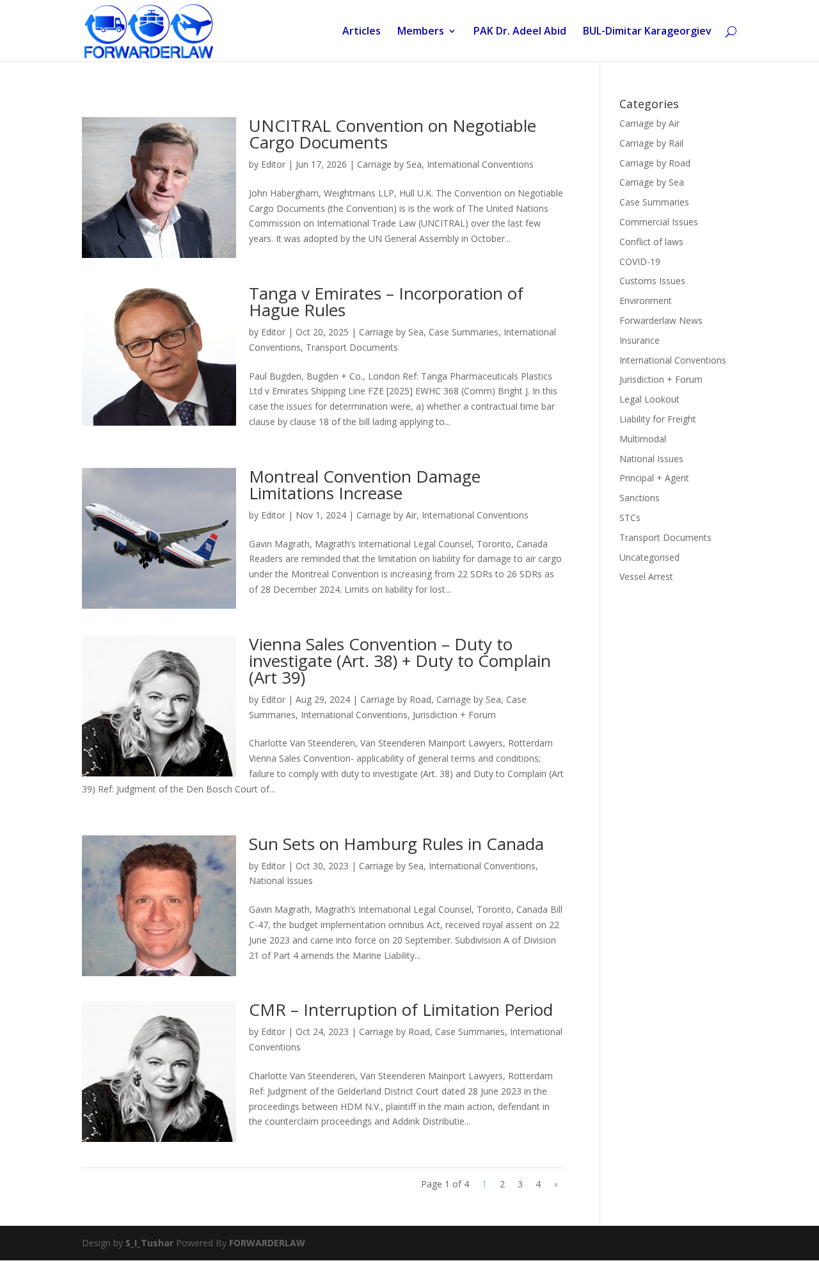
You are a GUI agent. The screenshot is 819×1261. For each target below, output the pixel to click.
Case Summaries (463, 332)
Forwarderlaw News (661, 320)
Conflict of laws (651, 242)
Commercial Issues (658, 222)
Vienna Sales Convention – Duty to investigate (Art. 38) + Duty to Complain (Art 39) (400, 660)
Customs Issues (652, 281)
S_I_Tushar (149, 1243)
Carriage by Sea (389, 164)
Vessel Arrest (646, 576)
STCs (629, 517)
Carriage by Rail (651, 143)
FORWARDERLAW (267, 1243)
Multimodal (642, 439)
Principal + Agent (654, 478)
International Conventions (480, 164)
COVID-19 (639, 261)
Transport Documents (352, 347)
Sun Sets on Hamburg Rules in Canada (396, 843)
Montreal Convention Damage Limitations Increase (365, 484)
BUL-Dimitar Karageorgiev (647, 32)
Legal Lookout (649, 399)
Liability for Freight (657, 419)
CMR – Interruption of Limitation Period (401, 1009)
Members (420, 32)
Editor (273, 164)
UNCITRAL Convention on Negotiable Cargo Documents (392, 134)
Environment (645, 300)
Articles (361, 32)
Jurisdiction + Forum (454, 715)
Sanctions (639, 498)
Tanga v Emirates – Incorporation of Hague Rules (386, 301)
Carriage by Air (386, 515)
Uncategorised (649, 557)
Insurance (639, 340)
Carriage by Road (395, 699)
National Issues (281, 880)
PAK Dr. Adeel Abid (519, 32)
